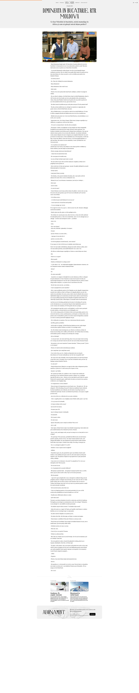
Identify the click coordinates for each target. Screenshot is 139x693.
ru (133, 2)
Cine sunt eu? (84, 2)
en (137, 2)
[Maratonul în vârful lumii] (79, 591)
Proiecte (62, 2)
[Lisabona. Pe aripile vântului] (59, 591)
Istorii (57, 2)
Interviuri (77, 2)
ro (135, 2)
